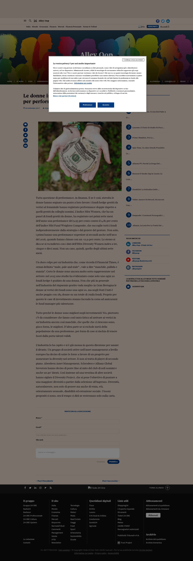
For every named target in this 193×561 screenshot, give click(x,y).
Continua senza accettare (133, 60)
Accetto (106, 105)
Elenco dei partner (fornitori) (64, 96)
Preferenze (87, 105)
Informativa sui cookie (83, 83)
